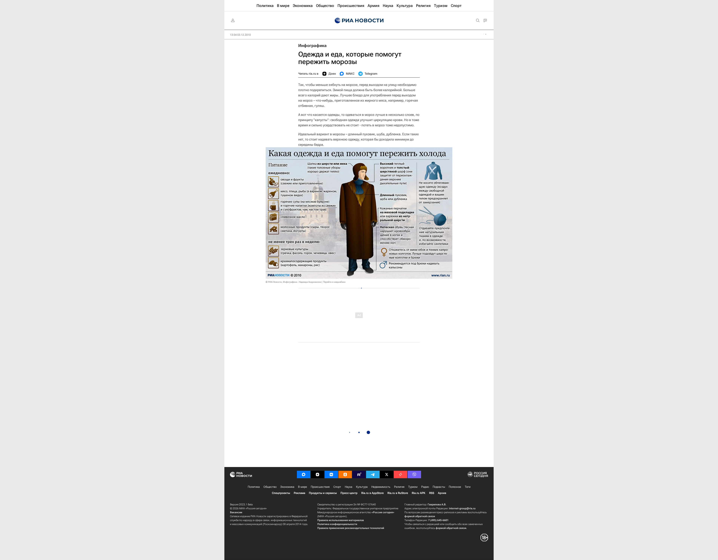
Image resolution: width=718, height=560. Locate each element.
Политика (254, 487)
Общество (270, 487)
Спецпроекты (281, 493)
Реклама (299, 493)
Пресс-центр (349, 493)
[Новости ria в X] (386, 474)
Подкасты (439, 487)
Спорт (337, 487)
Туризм (413, 487)
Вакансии (236, 512)
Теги (467, 487)
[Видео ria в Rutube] (359, 474)
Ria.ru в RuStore (397, 493)
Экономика (287, 487)
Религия (399, 487)
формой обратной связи (419, 516)
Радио (425, 487)
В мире (302, 487)
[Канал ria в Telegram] (373, 474)
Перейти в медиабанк (334, 282)
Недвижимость (380, 487)
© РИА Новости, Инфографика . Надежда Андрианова (293, 282)
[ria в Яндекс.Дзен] (317, 474)
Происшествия (320, 487)
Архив (442, 493)
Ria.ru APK (418, 493)
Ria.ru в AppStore (372, 493)
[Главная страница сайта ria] (359, 20)
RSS (431, 493)
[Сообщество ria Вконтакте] (331, 474)
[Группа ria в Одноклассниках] (345, 474)
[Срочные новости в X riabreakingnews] (400, 474)
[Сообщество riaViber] (414, 474)
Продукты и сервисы (323, 493)
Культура (362, 487)
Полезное (455, 487)
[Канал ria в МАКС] (303, 474)
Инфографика (312, 45)
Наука (348, 487)
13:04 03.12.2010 (240, 34)
